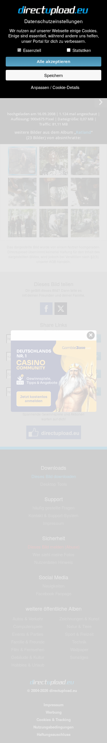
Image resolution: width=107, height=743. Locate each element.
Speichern (53, 75)
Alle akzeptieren (53, 61)
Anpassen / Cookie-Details (55, 87)
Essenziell (32, 50)
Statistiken (81, 50)
